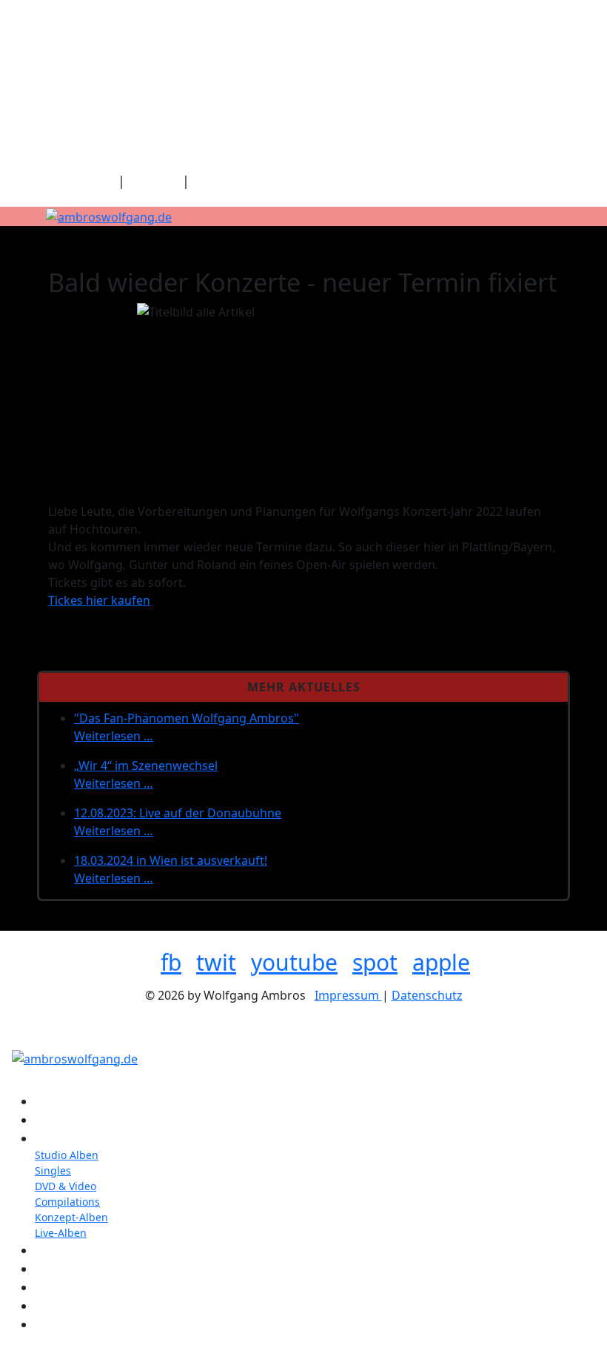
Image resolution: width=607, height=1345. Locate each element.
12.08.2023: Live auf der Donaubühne (177, 813)
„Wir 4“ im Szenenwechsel (146, 765)
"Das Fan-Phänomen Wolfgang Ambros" (186, 718)
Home (95, 181)
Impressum (348, 995)
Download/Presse (248, 181)
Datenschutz (427, 995)
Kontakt (153, 181)
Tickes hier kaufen (99, 600)
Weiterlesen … (113, 736)
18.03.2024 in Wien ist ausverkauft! (170, 860)
